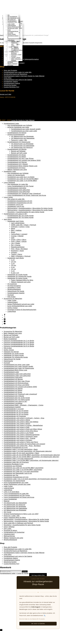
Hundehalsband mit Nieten (16, 157)
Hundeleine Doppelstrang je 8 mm (16, 447)
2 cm (13, 260)
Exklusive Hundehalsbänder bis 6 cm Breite (19, 346)
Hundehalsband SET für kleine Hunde (20, 217)
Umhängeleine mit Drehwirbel (14, 532)
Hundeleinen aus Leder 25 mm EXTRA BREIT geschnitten (23, 468)
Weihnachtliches (9, 536)
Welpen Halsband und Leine (12, 64)
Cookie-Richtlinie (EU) (11, 87)
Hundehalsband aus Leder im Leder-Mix (18, 72)
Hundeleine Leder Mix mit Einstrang (16, 462)
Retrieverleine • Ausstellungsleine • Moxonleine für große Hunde (30, 210)
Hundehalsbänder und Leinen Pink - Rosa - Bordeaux (22, 446)
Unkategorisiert (9, 534)
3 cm (13, 263)
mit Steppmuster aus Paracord (22, 147)
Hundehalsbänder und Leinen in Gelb (16, 427)
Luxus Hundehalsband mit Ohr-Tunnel (20, 186)
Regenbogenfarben (16, 50)
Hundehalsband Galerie (12, 83)
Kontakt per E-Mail (5, 94)
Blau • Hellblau (16, 230)
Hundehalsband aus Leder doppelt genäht (26, 129)
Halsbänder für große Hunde (17, 274)
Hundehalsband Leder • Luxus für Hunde (14, 573)
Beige (13, 228)
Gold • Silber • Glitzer (19, 241)
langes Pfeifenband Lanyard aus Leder (13, 27)
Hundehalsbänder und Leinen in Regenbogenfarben (21, 434)
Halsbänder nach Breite (15, 258)
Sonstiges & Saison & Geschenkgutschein (21, 309)
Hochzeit (10, 295)
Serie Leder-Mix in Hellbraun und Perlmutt (18, 523)
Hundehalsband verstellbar (13, 403)
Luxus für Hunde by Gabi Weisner (23, 120)
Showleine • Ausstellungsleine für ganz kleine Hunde (25, 212)
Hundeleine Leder (10, 171)
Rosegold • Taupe (16, 54)
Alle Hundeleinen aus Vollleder (18, 173)
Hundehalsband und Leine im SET (15, 214)
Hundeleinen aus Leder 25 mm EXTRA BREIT (22, 179)
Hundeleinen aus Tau (11, 475)
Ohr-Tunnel (7, 512)
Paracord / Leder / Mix (19, 140)
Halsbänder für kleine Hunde (17, 278)
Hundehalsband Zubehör (16, 293)
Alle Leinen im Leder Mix (16, 199)
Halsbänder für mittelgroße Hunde (19, 276)
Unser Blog (7, 78)
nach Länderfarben (17, 223)
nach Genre (8, 219)
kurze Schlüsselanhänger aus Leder (12, 31)
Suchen (24, 571)
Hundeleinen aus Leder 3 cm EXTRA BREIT (22, 180)
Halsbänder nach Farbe (15, 221)
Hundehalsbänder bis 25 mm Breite (16, 411)
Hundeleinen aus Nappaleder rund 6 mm (18, 473)
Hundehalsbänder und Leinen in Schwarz (18, 440)
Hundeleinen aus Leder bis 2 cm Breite (20, 177)
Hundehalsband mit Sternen (17, 162)
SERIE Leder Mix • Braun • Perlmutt (23, 225)
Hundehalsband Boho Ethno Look (15, 370)
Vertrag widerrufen (38, 575)
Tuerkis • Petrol (15, 57)
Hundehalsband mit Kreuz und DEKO (16, 385)
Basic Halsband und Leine (13, 333)
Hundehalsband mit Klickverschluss (16, 383)
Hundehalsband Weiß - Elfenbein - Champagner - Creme (23, 405)
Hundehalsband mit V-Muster (17, 164)
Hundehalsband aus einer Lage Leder (24, 131)
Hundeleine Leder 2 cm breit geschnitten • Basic (21, 449)
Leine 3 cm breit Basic (11, 492)
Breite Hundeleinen (10, 339)
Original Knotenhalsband (15, 134)
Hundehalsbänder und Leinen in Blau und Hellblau (21, 422)
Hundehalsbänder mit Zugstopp (15, 416)
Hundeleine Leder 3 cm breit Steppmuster (18, 458)
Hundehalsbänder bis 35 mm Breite (16, 412)
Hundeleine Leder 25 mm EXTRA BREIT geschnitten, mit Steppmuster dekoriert (31, 457)
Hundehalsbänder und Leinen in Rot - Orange (19, 438)
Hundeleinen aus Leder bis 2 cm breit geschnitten (21, 471)
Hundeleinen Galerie (11, 81)
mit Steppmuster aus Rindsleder (22, 144)
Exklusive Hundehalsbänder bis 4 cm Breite (19, 344)
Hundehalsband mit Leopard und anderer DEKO (24, 160)
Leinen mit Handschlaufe (16, 175)
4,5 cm (13, 269)
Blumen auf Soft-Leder (19, 153)
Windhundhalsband (14, 289)
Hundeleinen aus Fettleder (13, 466)
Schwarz (13, 56)
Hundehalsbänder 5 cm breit (14, 409)
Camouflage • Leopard (19, 234)
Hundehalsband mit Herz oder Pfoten (20, 158)
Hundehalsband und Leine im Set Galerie (18, 80)
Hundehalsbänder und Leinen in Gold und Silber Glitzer (23, 429)
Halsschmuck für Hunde (15, 291)
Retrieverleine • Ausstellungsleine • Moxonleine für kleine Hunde (30, 208)
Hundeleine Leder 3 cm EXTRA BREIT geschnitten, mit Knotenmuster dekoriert (31, 460)
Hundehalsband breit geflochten (18, 190)
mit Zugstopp (12, 284)
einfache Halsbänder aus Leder (18, 127)
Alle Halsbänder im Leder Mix (17, 184)
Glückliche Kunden (10, 85)
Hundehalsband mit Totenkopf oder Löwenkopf (24, 193)
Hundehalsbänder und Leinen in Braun (17, 423)
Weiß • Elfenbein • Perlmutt (20, 256)
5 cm (13, 271)
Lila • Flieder (14, 47)
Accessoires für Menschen (13, 298)
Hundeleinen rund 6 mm (15, 206)
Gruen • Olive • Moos (18, 239)
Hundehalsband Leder (11, 123)
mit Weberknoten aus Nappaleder (23, 138)
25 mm (13, 262)
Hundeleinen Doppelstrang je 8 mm (19, 201)
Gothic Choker (11, 34)
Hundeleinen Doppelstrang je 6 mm (19, 203)
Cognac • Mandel (17, 236)
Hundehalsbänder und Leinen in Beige (17, 420)
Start (1, 35)
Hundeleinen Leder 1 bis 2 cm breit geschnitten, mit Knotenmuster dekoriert (30, 479)
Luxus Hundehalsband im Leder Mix (16, 493)
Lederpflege (10, 40)
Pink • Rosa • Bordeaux (15, 52)
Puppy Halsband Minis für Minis (22, 280)
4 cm (13, 267)
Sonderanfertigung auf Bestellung (15, 74)
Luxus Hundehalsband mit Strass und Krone (19, 497)
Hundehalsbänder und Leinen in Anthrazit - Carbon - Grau (24, 418)
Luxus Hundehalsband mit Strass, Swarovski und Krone (26, 195)
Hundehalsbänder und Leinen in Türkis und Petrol (21, 442)
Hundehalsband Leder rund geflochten (17, 376)
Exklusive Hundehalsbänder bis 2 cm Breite (19, 341)
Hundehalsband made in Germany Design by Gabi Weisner (24, 76)
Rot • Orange (15, 48)
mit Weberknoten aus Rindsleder (22, 136)
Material (6, 501)
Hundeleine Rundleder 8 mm (13, 464)
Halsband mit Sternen (11, 352)
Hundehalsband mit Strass (16, 155)
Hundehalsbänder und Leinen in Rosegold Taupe (20, 436)
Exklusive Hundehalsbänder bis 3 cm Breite (19, 342)
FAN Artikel (11, 297)
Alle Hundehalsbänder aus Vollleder (19, 125)
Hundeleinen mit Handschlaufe (14, 481)
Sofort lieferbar (9, 527)
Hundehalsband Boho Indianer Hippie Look (22, 166)
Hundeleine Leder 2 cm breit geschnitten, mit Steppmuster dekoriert (28, 451)
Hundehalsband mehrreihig (16, 188)
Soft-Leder (8, 528)
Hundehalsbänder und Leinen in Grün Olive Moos (21, 431)
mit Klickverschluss (14, 286)
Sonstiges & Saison (10, 530)
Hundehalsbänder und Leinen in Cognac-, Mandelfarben (23, 425)
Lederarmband (11, 25)
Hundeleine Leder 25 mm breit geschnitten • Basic (21, 453)
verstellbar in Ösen (13, 287)
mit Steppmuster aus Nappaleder (22, 145)
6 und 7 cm (12, 48)
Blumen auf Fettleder (18, 151)
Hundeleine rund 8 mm (15, 204)
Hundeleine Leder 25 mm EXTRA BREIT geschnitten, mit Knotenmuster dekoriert (32, 455)
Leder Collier (11, 24)
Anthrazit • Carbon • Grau (20, 227)
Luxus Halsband (9, 182)
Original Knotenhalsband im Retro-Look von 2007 (21, 514)
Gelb (12, 238)
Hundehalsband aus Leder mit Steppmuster (19, 368)
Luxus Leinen (8, 197)
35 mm (13, 265)
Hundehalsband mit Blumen (17, 149)
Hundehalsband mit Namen (16, 133)
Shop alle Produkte (10, 70)
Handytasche (8, 361)
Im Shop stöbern (38, 623)
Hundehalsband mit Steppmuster (18, 142)
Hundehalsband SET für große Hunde (20, 216)
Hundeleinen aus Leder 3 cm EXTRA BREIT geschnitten (23, 470)
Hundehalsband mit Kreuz (11, 61)
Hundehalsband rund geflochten (18, 192)
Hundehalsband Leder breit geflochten (17, 374)
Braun (13, 232)
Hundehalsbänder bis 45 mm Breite (16, 414)
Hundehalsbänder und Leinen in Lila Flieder (19, 433)
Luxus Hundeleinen (10, 499)
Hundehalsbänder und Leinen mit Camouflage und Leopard (24, 444)
